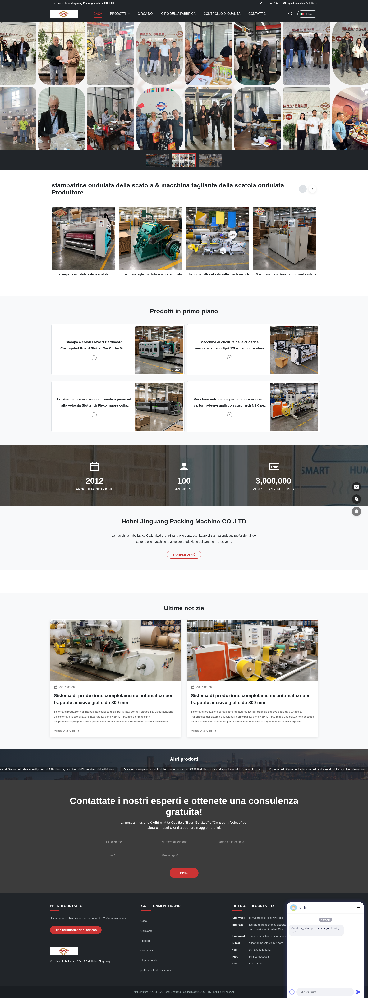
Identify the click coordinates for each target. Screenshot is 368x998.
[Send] (358, 992)
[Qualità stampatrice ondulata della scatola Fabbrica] (184, 86)
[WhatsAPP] (356, 511)
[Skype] (356, 499)
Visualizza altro (65, 730)
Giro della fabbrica (178, 13)
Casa (98, 13)
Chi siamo (146, 930)
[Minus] (358, 907)
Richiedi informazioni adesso (76, 930)
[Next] (312, 189)
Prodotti (118, 13)
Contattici (257, 13)
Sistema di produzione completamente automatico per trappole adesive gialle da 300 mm (113, 699)
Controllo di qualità (222, 13)
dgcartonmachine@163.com (302, 3)
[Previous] (303, 189)
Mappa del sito (149, 960)
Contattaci (146, 950)
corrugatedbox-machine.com (266, 917)
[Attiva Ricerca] (290, 14)
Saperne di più (184, 554)
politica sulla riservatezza (155, 970)
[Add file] (292, 992)
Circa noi (145, 13)
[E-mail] (356, 486)
